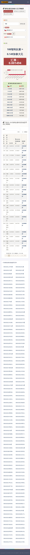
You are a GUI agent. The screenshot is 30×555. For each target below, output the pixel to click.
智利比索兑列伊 (7, 444)
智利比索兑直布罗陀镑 (8, 396)
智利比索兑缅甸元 (20, 448)
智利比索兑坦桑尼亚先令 (8, 518)
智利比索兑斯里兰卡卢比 (20, 434)
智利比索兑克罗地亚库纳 (20, 298)
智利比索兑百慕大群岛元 (20, 351)
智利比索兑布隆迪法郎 (8, 351)
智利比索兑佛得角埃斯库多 (8, 375)
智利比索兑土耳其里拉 (20, 302)
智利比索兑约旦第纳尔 (8, 417)
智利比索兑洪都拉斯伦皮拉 (20, 403)
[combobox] (15, 30)
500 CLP (9, 104)
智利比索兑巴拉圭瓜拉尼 (20, 476)
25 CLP (9, 96)
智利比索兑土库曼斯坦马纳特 (20, 507)
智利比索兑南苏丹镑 (8, 500)
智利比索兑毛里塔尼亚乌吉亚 (20, 452)
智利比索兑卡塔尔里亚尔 (8, 480)
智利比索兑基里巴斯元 (8, 424)
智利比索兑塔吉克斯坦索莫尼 (8, 507)
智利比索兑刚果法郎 (20, 364)
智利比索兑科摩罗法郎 (20, 424)
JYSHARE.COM (9, 553)
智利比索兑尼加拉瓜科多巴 (8, 466)
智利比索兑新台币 (20, 322)
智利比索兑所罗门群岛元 (8, 486)
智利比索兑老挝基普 (20, 430)
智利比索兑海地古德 (8, 406)
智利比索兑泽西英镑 (8, 413)
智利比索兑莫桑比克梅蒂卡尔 (20, 459)
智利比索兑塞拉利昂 (20, 493)
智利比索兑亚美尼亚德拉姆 (20, 333)
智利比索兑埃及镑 (8, 381)
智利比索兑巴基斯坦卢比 (8, 476)
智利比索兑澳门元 (8, 326)
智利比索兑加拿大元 (8, 280)
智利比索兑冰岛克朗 (8, 322)
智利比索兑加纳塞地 (20, 392)
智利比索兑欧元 (19, 270)
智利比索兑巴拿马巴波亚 (20, 469)
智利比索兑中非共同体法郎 (8, 535)
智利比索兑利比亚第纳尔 (8, 441)
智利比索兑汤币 (19, 510)
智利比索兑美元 (19, 266)
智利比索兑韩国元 (8, 277)
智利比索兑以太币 (8, 385)
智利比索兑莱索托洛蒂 (20, 438)
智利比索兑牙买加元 (20, 413)
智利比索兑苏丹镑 (8, 489)
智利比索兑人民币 (8, 266)
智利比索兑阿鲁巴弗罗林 (8, 340)
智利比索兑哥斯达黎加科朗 (8, 372)
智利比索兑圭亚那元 (8, 402)
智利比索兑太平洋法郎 (8, 542)
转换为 (7, 34)
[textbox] (15, 30)
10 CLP (9, 94)
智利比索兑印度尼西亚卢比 (20, 305)
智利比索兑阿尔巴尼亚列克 (8, 333)
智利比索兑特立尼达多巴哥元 (8, 514)
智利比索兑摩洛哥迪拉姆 (20, 441)
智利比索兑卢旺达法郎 (8, 483)
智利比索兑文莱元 (8, 353)
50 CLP (9, 99)
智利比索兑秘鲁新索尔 (8, 473)
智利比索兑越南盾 (8, 528)
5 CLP (9, 91)
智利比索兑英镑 (7, 273)
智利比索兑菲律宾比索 (20, 316)
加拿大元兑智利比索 (19, 11)
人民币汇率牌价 (8, 14)
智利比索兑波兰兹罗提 (8, 291)
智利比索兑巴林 (19, 347)
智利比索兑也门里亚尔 (20, 542)
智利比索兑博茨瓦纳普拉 (8, 361)
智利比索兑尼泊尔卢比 (20, 466)
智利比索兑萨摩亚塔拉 (8, 532)
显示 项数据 (22, 132)
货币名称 (6, 140)
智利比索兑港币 (19, 273)
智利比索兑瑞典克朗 (8, 294)
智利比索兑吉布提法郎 (20, 375)
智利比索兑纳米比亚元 (8, 462)
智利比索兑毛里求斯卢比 (8, 455)
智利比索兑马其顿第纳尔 (8, 448)
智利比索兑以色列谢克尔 (8, 309)
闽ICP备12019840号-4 (24, 553)
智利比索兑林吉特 (20, 312)
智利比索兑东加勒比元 (20, 535)
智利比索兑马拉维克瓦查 (8, 459)
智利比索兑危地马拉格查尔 (20, 399)
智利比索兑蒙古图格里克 (8, 452)
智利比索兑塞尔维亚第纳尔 (20, 480)
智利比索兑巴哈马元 (8, 357)
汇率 (11, 143)
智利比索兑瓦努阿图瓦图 (20, 528)
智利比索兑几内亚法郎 (8, 399)
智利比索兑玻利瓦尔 (20, 524)
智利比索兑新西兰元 (8, 315)
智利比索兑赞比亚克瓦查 (20, 532)
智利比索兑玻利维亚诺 (20, 354)
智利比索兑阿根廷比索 (20, 337)
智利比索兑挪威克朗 (8, 298)
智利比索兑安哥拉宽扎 (8, 337)
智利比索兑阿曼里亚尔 (8, 469)
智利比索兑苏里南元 (20, 496)
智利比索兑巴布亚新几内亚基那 (20, 473)
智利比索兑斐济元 (20, 385)
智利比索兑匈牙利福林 (20, 288)
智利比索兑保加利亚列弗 (8, 285)
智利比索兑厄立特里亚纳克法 (20, 382)
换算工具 (23, 142)
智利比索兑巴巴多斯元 (20, 344)
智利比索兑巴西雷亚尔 (8, 305)
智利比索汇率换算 (8, 367)
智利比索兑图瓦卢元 (20, 514)
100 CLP (9, 102)
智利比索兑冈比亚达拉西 (20, 396)
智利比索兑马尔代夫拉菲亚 (20, 455)
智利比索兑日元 (7, 270)
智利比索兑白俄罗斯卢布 (20, 361)
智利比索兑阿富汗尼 (20, 329)
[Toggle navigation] (28, 2)
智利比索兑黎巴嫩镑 (8, 434)
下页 (25, 255)
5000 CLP (9, 110)
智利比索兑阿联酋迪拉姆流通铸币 (8, 330)
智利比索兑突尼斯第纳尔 (8, 511)
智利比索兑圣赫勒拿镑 (20, 490)
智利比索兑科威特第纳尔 (20, 427)
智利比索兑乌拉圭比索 (20, 521)
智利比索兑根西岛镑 (8, 392)
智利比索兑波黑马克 (8, 343)
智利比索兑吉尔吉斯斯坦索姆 (8, 420)
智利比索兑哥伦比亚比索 (20, 368)
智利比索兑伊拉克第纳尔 (8, 410)
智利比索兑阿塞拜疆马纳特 (20, 340)
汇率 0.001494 (8, 11)
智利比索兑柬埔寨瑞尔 (20, 420)
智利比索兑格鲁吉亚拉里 (20, 389)
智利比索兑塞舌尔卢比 (20, 486)
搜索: (4, 129)
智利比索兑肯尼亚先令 (20, 417)
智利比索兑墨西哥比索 (8, 312)
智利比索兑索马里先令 (8, 497)
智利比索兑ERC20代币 (20, 406)
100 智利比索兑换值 (17, 141)
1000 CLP (9, 107)
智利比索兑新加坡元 (20, 280)
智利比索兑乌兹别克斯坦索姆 (8, 525)
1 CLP (9, 88)
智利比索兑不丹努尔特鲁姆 (20, 358)
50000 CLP (9, 115)
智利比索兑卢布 (7, 301)
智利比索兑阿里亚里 (20, 444)
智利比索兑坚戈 (7, 430)
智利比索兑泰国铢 (8, 319)
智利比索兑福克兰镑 (8, 388)
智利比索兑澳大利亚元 (20, 278)
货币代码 (3, 140)
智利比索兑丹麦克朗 (8, 287)
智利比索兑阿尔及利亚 (20, 379)
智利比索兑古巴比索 (20, 371)
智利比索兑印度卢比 (20, 308)
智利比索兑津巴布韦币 (20, 326)
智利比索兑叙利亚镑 (8, 503)
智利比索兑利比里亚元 (8, 438)
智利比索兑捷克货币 (20, 284)
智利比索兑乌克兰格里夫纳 (20, 518)
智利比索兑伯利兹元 (8, 364)
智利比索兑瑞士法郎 (20, 294)
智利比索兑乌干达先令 (8, 521)
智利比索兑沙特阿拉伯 (20, 483)
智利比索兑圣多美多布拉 (20, 500)
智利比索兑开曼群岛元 (8, 427)
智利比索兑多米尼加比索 (8, 379)
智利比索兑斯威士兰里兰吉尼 (20, 504)
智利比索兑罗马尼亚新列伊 (20, 291)
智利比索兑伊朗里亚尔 (20, 410)
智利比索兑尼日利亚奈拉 (20, 462)
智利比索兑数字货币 (8, 493)
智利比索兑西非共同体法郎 (20, 539)
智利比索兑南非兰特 (20, 319)
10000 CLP (9, 113)
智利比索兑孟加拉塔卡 (8, 347)
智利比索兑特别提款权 (8, 539)
